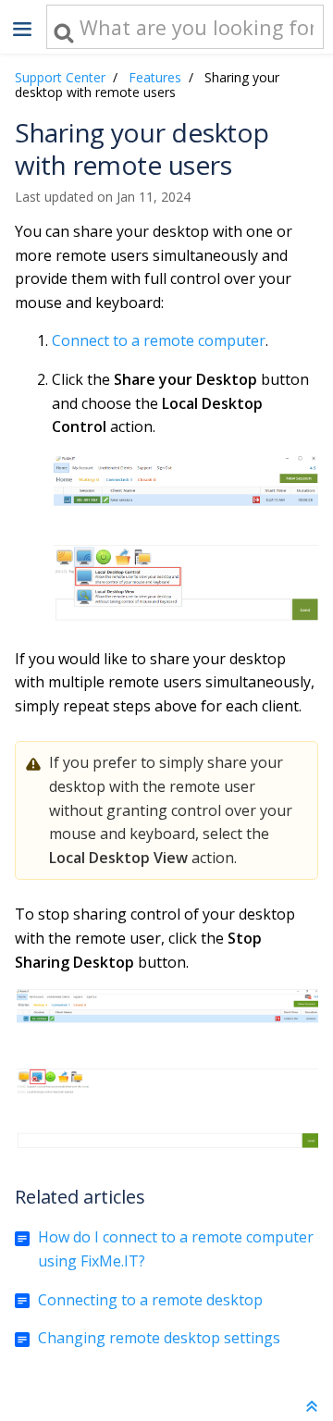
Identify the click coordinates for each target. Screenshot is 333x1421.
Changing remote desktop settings (159, 1338)
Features (155, 77)
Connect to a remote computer (158, 340)
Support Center (60, 77)
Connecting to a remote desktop (150, 1300)
